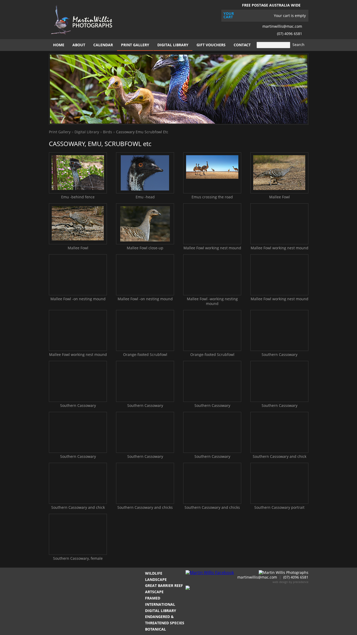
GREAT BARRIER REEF (164, 585)
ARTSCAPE (154, 591)
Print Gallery (135, 44)
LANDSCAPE (156, 579)
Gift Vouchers (211, 44)
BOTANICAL (155, 629)
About (78, 44)
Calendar (103, 44)
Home (58, 44)
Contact (242, 44)
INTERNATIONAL (160, 604)
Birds (107, 131)
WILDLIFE (153, 573)
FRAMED (152, 598)
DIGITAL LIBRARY (160, 610)
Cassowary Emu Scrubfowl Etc (142, 131)
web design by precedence (290, 582)
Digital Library (172, 44)
